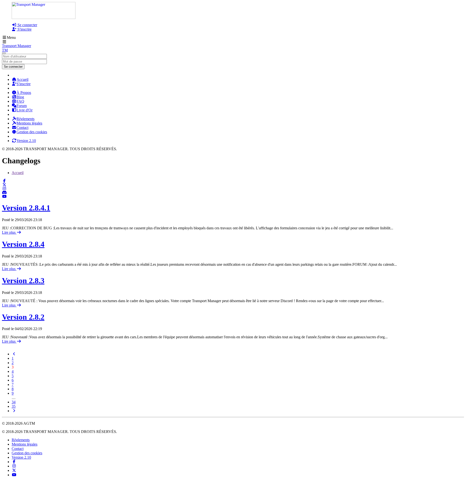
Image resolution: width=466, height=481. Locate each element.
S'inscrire (24, 29)
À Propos (24, 93)
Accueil (22, 79)
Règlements (25, 119)
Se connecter (27, 25)
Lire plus (9, 232)
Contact (22, 127)
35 (14, 406)
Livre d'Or (25, 110)
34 (14, 402)
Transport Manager (16, 46)
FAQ (20, 101)
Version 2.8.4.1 (26, 207)
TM (5, 50)
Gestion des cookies (32, 132)
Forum (22, 106)
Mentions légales (29, 123)
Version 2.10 (26, 141)
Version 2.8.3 (23, 280)
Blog (20, 97)
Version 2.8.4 (23, 244)
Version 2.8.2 (23, 317)
